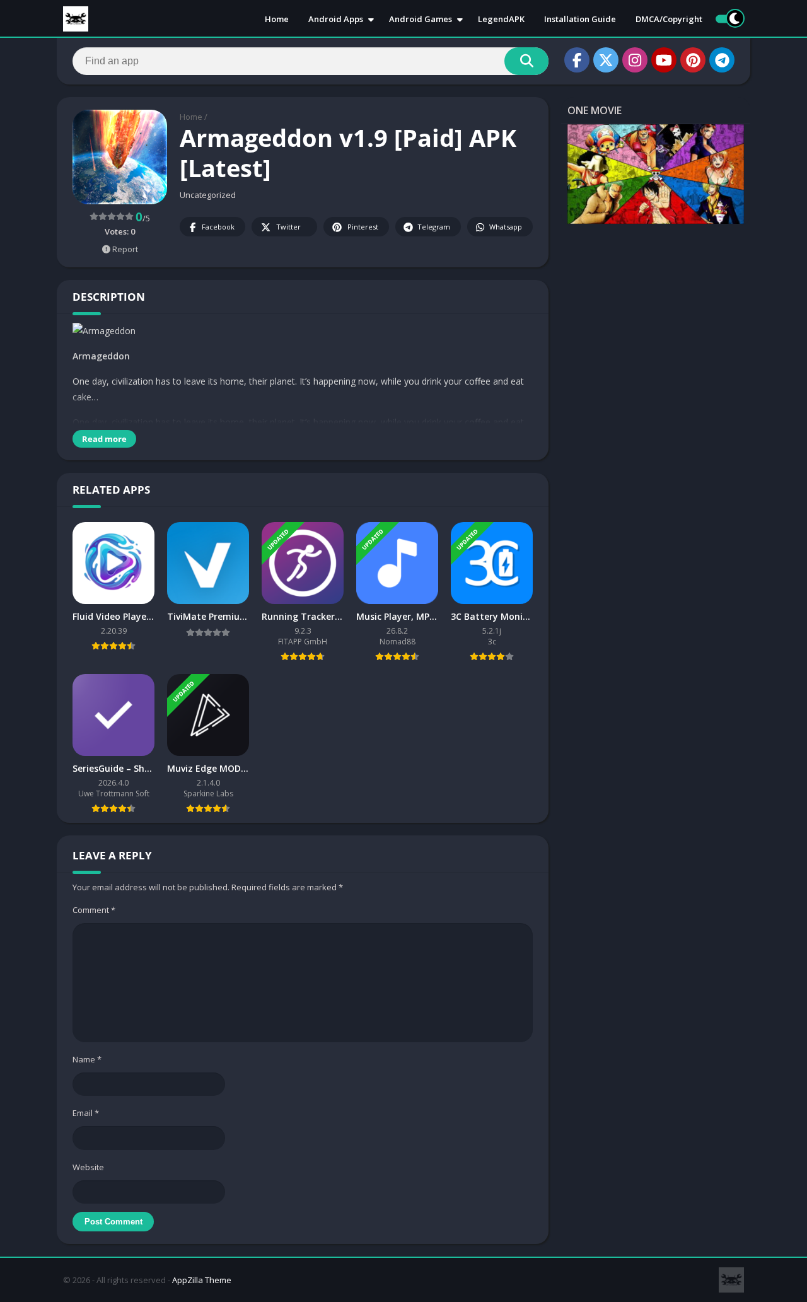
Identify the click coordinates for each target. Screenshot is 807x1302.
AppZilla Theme (201, 1280)
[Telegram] (721, 60)
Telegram (433, 226)
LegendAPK (501, 19)
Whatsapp (505, 226)
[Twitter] (605, 60)
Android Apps (335, 19)
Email (86, 1113)
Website (88, 1167)
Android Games (420, 19)
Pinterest (362, 226)
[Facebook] (576, 60)
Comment (94, 909)
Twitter (288, 226)
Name (87, 1059)
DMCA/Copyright (669, 19)
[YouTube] (663, 60)
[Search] (526, 61)
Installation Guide (580, 19)
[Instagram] (634, 60)
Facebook (218, 226)
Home (277, 19)
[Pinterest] (692, 60)
